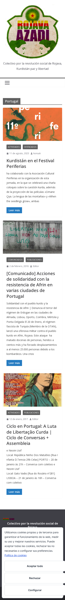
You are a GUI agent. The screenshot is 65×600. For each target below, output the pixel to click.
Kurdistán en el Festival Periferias (30, 163)
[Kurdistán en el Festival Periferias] (32, 124)
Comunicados (15, 259)
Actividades (14, 147)
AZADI (8, 519)
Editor (36, 266)
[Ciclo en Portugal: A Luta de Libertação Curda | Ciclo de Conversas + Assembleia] (32, 389)
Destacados (30, 147)
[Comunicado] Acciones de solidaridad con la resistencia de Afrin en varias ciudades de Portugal (30, 284)
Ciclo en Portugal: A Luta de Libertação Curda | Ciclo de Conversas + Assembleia (31, 434)
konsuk (37, 153)
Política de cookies (16, 555)
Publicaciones (34, 259)
